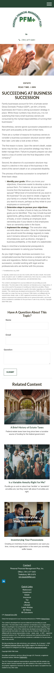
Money (27, 602)
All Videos (27, 610)
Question (8, 349)
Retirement (27, 589)
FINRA (21, 657)
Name (8, 320)
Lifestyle (27, 605)
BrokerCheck (45, 619)
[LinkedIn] (26, 34)
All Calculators (27, 612)
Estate (27, 594)
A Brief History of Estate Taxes (27, 427)
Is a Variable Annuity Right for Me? (27, 482)
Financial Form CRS (11, 615)
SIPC (25, 657)
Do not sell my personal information (36, 647)
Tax (27, 599)
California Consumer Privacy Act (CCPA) (16, 645)
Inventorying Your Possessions (27, 539)
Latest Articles (27, 607)
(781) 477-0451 (28, 39)
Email (8, 334)
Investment (27, 592)
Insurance (27, 597)
